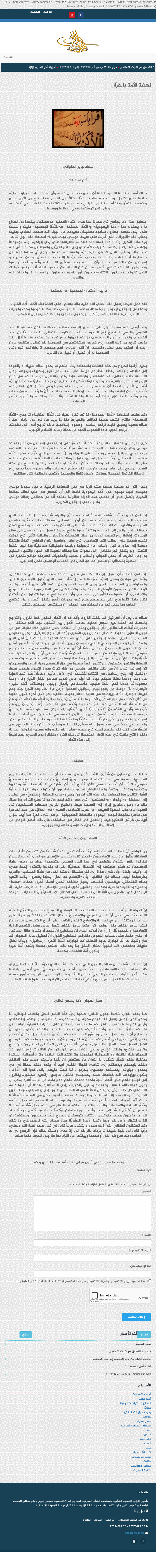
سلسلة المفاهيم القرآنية (135, 1425)
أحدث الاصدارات (141, 1394)
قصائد (147, 1443)
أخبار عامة (145, 1399)
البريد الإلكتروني (140, 1250)
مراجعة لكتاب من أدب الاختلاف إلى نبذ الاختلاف (77, 67)
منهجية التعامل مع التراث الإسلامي (130, 67)
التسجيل (35, 12)
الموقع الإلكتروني (140, 1266)
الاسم (146, 1235)
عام (149, 1430)
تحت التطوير (143, 1344)
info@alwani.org (134, 1533)
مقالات (147, 1461)
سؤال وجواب (143, 1421)
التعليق (146, 1191)
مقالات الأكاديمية (141, 1466)
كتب (148, 1448)
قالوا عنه (145, 1439)
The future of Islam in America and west (127, 1374)
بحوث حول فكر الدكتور (137, 1412)
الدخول (47, 12)
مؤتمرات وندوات (141, 1457)
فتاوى (147, 1434)
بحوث (147, 1408)
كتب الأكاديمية (142, 1452)
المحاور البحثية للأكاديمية (135, 1403)
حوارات (147, 1416)
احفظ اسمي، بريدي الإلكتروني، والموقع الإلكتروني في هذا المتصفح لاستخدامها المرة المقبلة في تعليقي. (83, 1281)
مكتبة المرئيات (142, 1470)
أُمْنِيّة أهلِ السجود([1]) (32, 67)
